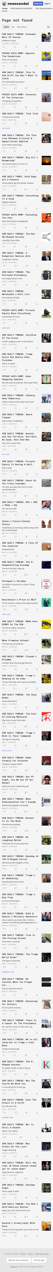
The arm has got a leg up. (13, 568)
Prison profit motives (11, 1007)
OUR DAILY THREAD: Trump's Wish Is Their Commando (18, 734)
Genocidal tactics (9, 701)
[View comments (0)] (14, 46)
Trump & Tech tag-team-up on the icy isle (20, 1229)
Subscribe (38, 3)
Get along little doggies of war (15, 862)
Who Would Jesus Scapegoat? (15, 221)
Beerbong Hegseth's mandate (15, 805)
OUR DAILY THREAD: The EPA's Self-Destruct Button (20, 1205)
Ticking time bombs (11, 117)
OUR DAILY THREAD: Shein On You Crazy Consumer (19, 482)
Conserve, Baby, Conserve (13, 627)
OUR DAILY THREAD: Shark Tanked (17, 416)
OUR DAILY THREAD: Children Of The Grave (19, 336)
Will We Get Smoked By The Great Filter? (20, 382)
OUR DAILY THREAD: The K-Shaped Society (18, 1063)
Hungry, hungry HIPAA (12, 764)
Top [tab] (12, 27)
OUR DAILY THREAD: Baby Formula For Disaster (16, 759)
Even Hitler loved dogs (12, 144)
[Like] (3, 46)
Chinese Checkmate (10, 1049)
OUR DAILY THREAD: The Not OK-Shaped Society (18, 235)
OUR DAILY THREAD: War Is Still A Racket (18, 1126)
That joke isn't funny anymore (15, 843)
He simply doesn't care (12, 278)
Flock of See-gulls (9, 59)
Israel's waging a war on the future (17, 341)
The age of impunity (11, 739)
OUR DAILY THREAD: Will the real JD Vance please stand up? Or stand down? (19, 1165)
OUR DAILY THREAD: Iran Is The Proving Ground (18, 937)
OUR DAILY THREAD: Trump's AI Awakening (18, 877)
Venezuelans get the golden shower (18, 183)
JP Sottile (14, 43)
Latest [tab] (6, 27)
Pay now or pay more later (14, 720)
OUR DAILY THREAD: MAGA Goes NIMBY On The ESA (20, 623)
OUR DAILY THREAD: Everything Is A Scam (20, 197)
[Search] (48, 26)
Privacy (23, 1254)
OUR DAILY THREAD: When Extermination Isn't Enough (19, 800)
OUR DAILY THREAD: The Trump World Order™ (20, 956)
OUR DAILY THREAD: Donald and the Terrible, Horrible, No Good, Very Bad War (20, 436)
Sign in (47, 3)
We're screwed (8, 363)
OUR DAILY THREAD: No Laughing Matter (15, 839)
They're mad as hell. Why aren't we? (18, 401)
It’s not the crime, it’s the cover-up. (17, 1026)
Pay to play (7, 467)
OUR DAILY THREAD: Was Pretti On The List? (16, 1145)
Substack (14, 1266)
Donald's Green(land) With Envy (18, 1224)
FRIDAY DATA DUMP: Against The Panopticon (18, 55)
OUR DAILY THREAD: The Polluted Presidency (16, 273)
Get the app (39, 1260)
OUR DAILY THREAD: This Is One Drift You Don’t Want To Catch (19, 75)
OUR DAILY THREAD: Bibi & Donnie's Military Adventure (19, 915)
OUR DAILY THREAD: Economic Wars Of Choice (19, 36)
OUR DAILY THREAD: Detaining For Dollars (19, 1003)
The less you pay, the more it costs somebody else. (17, 488)
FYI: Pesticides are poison (13, 82)
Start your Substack (20, 1260)
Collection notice (41, 1254)
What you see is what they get (15, 786)
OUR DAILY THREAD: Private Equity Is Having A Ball (18, 463)
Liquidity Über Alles (10, 240)
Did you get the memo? (12, 988)
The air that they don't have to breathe (19, 682)
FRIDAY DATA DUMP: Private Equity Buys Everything (18, 312)
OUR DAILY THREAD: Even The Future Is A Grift (19, 1101)
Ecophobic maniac (10, 259)
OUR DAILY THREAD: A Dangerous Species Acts (16, 254)
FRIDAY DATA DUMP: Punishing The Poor (19, 216)
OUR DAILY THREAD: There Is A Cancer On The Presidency (19, 1022)
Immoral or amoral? (11, 941)
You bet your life (9, 1106)
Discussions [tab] (22, 27)
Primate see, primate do (12, 643)
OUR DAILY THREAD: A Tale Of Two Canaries (20, 544)
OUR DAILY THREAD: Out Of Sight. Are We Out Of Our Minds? (18, 779)
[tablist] (15, 26)
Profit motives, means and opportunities (20, 603)
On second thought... (11, 900)
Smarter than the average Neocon (17, 663)
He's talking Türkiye (10, 297)
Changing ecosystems (11, 101)
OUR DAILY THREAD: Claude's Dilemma (19, 658)
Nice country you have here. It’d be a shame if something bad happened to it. (19, 921)
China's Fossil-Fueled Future (16, 523)
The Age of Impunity (11, 960)
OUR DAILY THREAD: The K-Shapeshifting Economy (18, 563)
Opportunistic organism (12, 1172)
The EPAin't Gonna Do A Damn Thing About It (18, 585)
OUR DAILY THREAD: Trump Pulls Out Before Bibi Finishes (17, 357)
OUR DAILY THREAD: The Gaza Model (19, 696)
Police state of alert (10, 1191)
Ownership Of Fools (11, 316)
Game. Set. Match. (10, 1131)
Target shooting (9, 1150)
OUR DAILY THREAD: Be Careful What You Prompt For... (17, 982)
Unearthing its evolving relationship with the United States (20, 528)
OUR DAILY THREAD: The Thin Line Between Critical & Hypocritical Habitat (19, 138)
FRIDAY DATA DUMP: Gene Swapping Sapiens (16, 378)
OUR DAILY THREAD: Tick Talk (20, 113)
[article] (26, 40)
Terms (30, 1254)
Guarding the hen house (13, 881)
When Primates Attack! (15, 640)
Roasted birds (8, 549)
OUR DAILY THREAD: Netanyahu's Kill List (16, 293)
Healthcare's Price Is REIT (19, 599)
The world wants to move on (14, 164)
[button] (5, 8)
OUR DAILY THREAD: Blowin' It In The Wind (18, 819)
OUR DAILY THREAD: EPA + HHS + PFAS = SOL (19, 504)
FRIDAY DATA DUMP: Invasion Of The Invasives (19, 96)
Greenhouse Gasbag (11, 824)
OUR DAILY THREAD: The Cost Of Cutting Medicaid (19, 715)
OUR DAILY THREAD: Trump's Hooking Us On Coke (18, 677)
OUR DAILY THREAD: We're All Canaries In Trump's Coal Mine (20, 1042)
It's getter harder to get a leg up (16, 1068)
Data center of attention (12, 421)
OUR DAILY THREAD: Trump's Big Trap (18, 896)
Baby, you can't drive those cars (16, 1210)
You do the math (9, 508)
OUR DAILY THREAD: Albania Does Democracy (18, 397)
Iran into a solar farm (11, 443)
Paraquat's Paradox (14, 581)
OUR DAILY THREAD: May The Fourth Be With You (18, 1082)
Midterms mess (9, 40)
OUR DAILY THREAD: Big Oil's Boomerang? (20, 159)
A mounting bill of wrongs (13, 1087)
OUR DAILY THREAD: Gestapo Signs (18, 1186)
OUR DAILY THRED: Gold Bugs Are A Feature (19, 178)
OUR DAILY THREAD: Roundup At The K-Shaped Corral (20, 858)
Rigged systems (9, 202)
